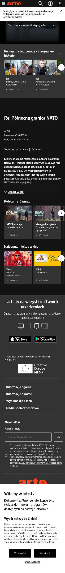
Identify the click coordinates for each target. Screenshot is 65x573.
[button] (41, 3)
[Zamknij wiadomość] (61, 11)
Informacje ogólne (18, 387)
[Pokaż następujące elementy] (61, 67)
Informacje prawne (19, 394)
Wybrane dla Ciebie (19, 401)
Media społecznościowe (22, 408)
